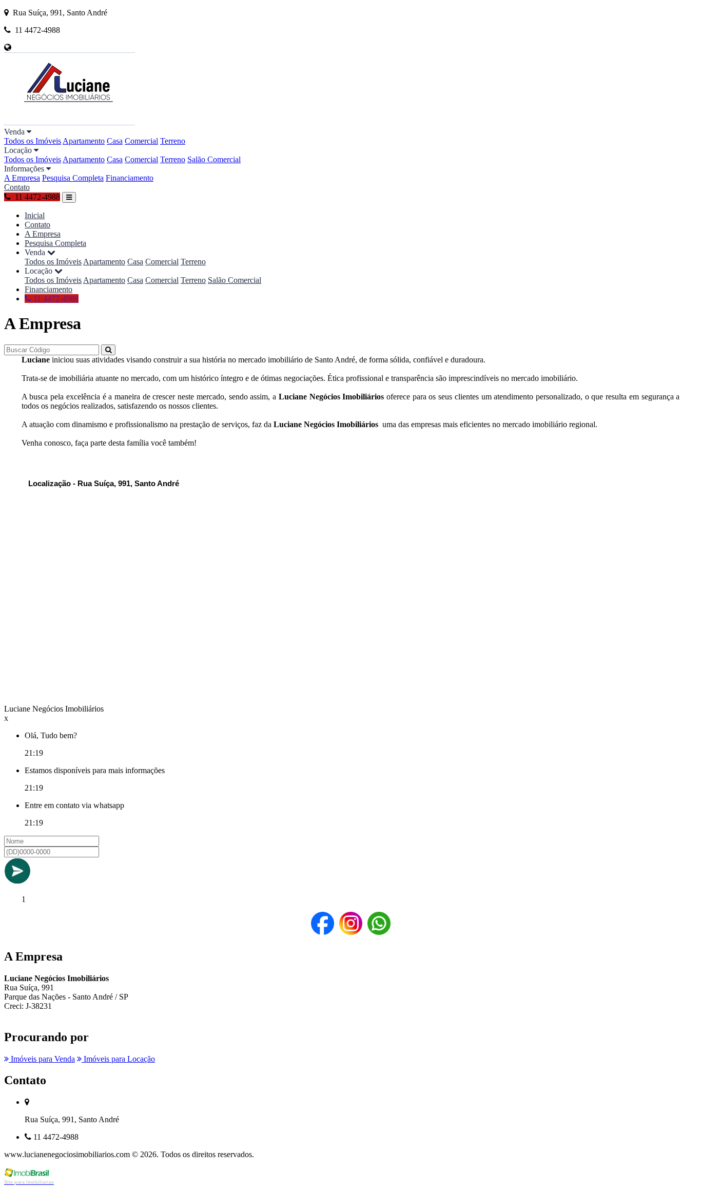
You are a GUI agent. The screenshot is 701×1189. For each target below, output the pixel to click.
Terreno (172, 141)
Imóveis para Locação (118, 1058)
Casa (115, 141)
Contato (17, 187)
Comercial (141, 141)
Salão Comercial (214, 159)
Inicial (35, 215)
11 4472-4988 (55, 298)
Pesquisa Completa (73, 178)
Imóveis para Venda (42, 1058)
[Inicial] (69, 122)
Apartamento (84, 141)
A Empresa (22, 178)
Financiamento (129, 178)
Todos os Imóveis (32, 141)
